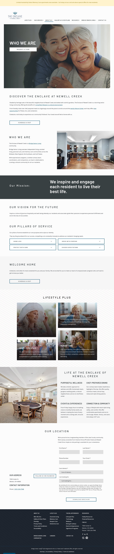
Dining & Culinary (71, 524)
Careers (52, 535)
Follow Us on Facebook (45, 476)
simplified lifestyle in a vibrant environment (49, 105)
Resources (75, 20)
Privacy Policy (38, 524)
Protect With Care (20, 247)
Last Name (86, 448)
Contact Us (102, 20)
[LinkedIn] (85, 534)
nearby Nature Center (77, 108)
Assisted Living (54, 517)
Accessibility (37, 528)
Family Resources (87, 517)
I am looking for (64, 477)
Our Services (38, 20)
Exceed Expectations (70, 247)
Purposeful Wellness (71, 383)
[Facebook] (82, 534)
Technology (69, 519)
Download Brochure (81, 499)
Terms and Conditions (40, 526)
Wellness (68, 521)
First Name (63, 448)
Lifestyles (28, 20)
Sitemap (36, 521)
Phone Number (63, 458)
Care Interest (63, 468)
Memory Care (54, 519)
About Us (48, 20)
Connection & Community (98, 403)
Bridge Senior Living (88, 20)
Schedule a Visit (24, 123)
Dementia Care (54, 524)
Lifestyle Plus (70, 517)
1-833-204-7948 (19, 489)
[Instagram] (87, 534)
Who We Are (37, 517)
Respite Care (54, 521)
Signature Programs (72, 528)
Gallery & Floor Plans (62, 20)
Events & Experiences (71, 403)
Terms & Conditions (68, 551)
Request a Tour (23, 49)
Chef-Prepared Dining (96, 383)
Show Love (17, 241)
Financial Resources (88, 519)
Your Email (87, 458)
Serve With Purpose (69, 241)
